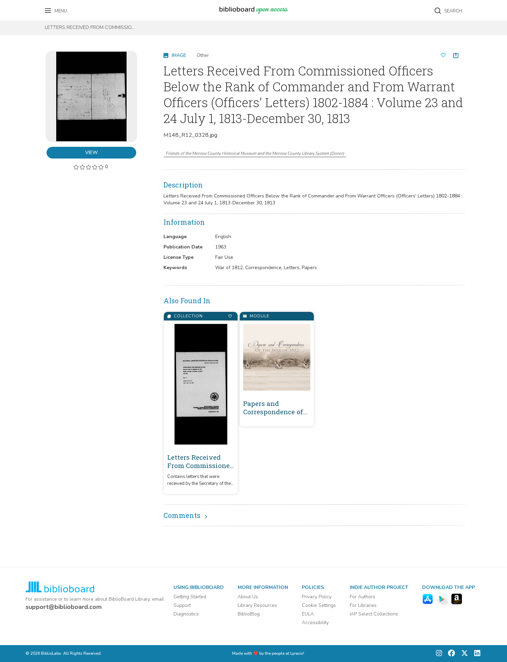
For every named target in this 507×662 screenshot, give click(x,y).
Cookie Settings (319, 605)
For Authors (362, 596)
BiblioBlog (249, 614)
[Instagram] (439, 654)
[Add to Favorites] (230, 316)
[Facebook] (449, 654)
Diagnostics (186, 614)
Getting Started (189, 596)
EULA (308, 614)
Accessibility (315, 622)
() (255, 153)
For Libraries (363, 605)
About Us (248, 596)
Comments (181, 515)
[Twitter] (462, 654)
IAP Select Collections (374, 614)
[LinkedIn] (475, 654)
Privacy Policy (316, 596)
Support (182, 605)
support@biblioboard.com (64, 607)
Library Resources (257, 605)
